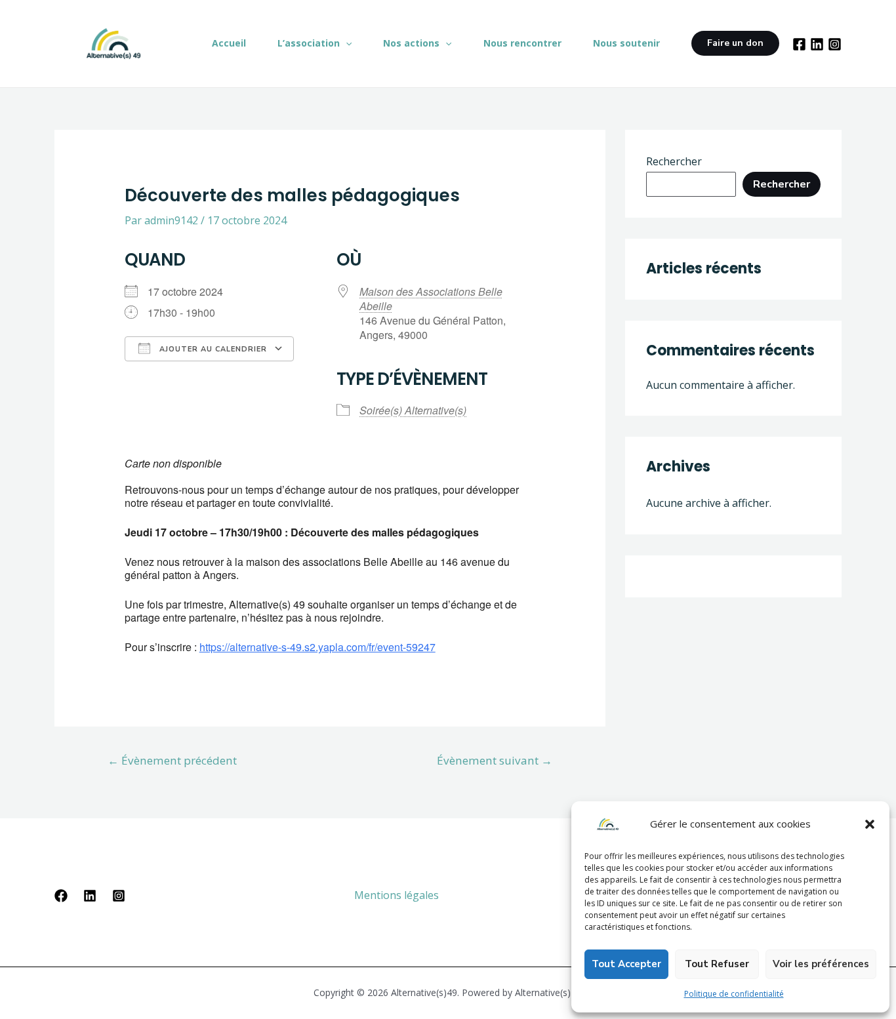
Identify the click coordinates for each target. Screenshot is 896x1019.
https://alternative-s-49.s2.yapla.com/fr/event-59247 (317, 646)
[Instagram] (835, 44)
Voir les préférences (821, 963)
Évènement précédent (172, 760)
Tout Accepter (626, 963)
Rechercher (674, 161)
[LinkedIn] (817, 44)
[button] (869, 824)
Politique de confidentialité (734, 993)
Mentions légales (396, 895)
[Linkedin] (89, 895)
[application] (346, 43)
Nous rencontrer (522, 43)
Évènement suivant (494, 760)
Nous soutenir (626, 43)
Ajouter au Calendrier (212, 349)
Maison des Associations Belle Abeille (430, 298)
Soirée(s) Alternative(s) (412, 410)
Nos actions (411, 43)
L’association (308, 43)
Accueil (229, 43)
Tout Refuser (717, 963)
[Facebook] (799, 44)
